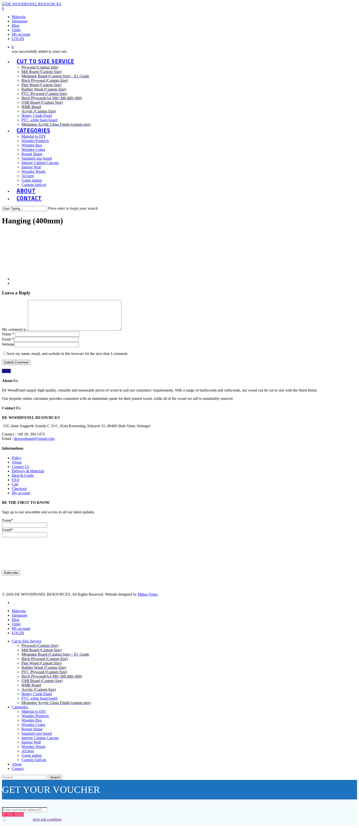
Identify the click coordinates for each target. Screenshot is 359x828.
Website (8, 344)
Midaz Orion (148, 594)
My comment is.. (15, 329)
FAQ (16, 480)
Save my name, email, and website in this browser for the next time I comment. (67, 354)
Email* (7, 530)
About (16, 462)
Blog (15, 620)
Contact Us (20, 467)
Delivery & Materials (28, 471)
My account (21, 493)
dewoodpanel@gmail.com (34, 438)
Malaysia (19, 611)
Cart (15, 484)
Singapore (19, 615)
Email (8, 339)
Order (16, 624)
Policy (16, 458)
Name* (7, 520)
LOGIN (18, 633)
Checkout (19, 488)
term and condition (47, 819)
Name (8, 334)
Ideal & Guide (23, 475)
